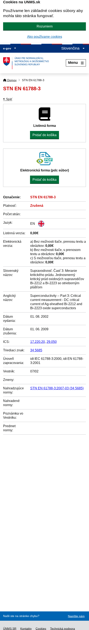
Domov (11, 80)
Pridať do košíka (44, 135)
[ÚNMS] (27, 63)
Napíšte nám (76, 616)
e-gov (7, 48)
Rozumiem (45, 26)
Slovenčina (71, 48)
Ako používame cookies (44, 36)
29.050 (52, 342)
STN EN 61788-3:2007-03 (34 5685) (57, 388)
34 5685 (36, 350)
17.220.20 (37, 342)
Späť (9, 99)
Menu (73, 63)
